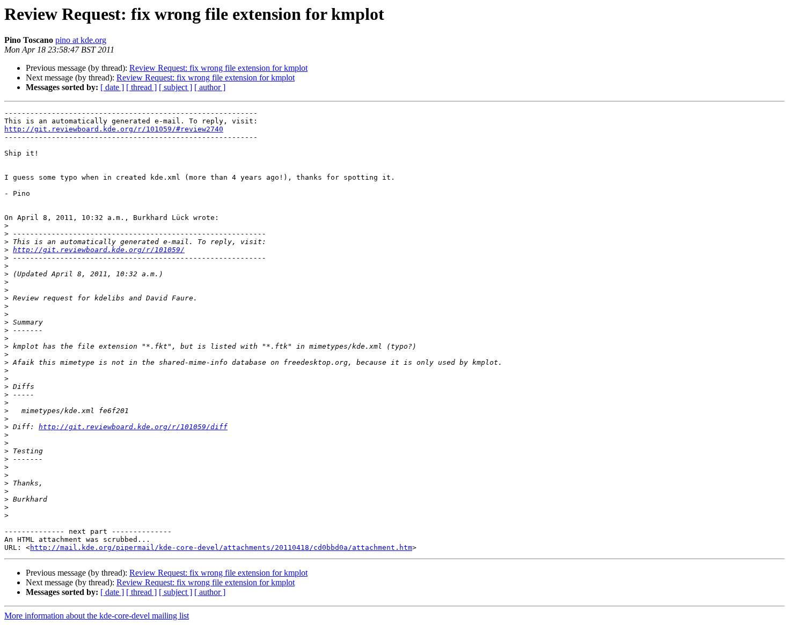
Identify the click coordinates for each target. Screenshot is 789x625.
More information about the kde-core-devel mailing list (96, 615)
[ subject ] (175, 87)
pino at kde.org (80, 40)
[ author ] (209, 87)
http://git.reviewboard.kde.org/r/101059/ (99, 250)
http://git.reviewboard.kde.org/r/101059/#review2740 (113, 129)
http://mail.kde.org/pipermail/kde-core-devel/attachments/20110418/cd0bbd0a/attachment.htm (221, 547)
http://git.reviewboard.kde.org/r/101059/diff (133, 427)
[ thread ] (141, 87)
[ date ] (112, 87)
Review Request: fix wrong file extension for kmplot (218, 67)
